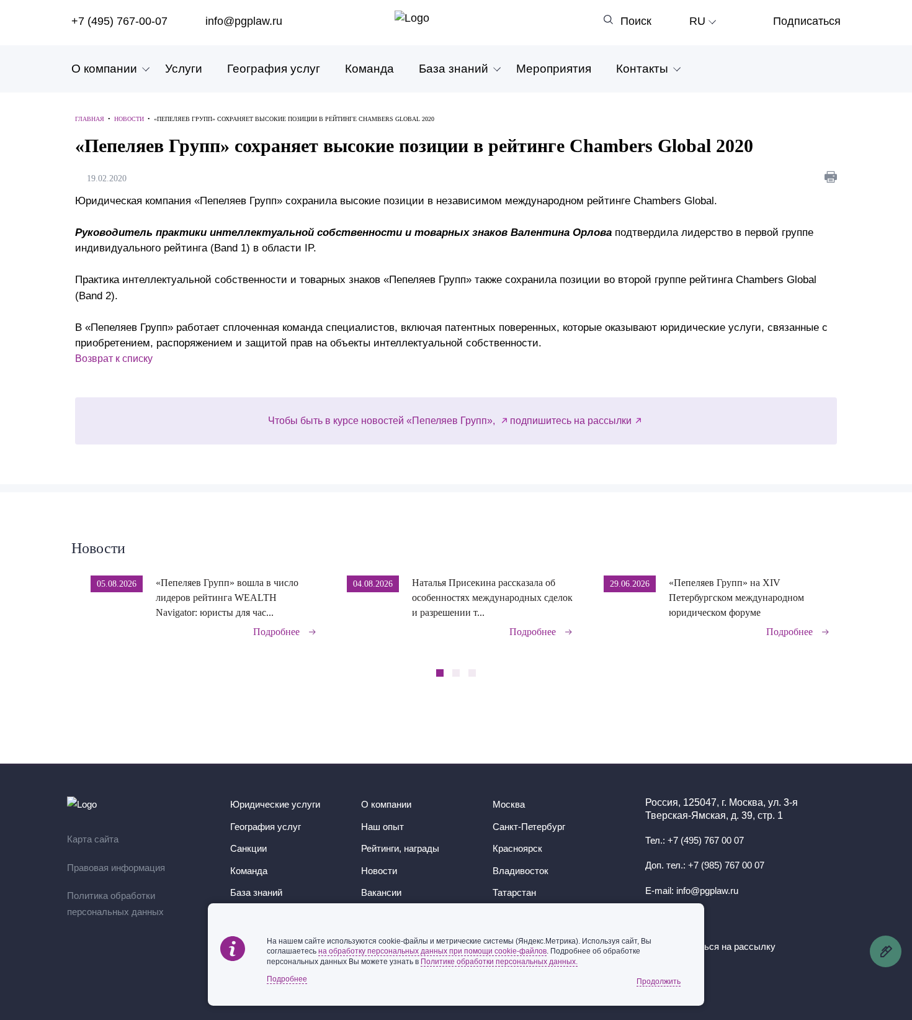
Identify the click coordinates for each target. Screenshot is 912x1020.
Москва (509, 804)
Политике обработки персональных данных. (499, 961)
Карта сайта (92, 839)
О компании (104, 68)
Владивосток (520, 870)
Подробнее (276, 631)
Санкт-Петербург (529, 826)
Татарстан (514, 892)
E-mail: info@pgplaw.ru (691, 890)
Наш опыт (382, 826)
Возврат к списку (114, 358)
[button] (837, 598)
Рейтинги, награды (400, 848)
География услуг (273, 68)
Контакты (642, 68)
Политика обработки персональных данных (115, 903)
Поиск (635, 21)
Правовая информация (116, 867)
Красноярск (517, 848)
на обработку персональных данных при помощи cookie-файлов (432, 951)
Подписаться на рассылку (719, 946)
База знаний (453, 68)
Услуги (183, 68)
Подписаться (807, 21)
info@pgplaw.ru (243, 21)
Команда (369, 68)
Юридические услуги (275, 804)
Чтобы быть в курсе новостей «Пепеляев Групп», (383, 420)
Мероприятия (553, 68)
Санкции (248, 848)
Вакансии (381, 892)
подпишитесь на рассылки (571, 420)
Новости (98, 548)
